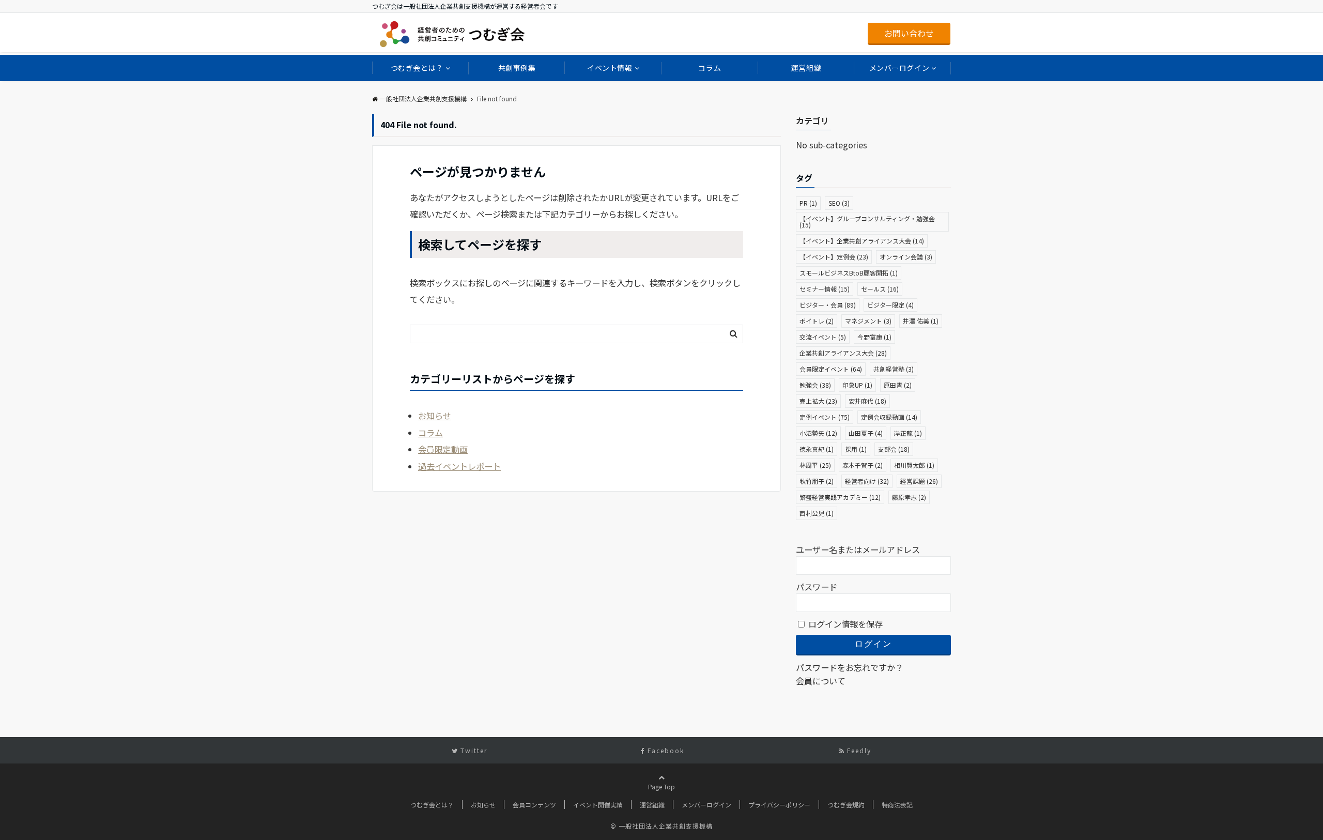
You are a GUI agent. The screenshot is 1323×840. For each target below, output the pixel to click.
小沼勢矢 (818, 433)
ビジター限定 (890, 304)
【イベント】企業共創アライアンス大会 (861, 240)
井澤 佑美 (921, 320)
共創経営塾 (893, 368)
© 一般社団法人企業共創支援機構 (661, 825)
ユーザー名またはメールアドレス (858, 549)
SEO (839, 202)
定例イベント (824, 417)
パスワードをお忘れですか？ (849, 667)
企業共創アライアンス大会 (843, 352)
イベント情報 (609, 68)
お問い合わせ (909, 33)
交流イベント (822, 336)
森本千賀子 (862, 465)
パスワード (816, 587)
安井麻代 (867, 400)
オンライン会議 (906, 256)
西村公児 (816, 513)
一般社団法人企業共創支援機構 (423, 98)
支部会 (894, 449)
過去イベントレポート (459, 466)
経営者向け (867, 481)
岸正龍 (908, 433)
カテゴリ (812, 120)
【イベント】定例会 (833, 256)
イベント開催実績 (598, 804)
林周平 (815, 465)
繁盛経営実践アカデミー (840, 497)
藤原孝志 (909, 497)
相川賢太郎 (914, 465)
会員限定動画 (443, 449)
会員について (820, 681)
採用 (856, 449)
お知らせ (434, 415)
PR (808, 202)
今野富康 (874, 336)
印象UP (857, 384)
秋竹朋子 (816, 481)
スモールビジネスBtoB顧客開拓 (848, 272)
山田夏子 (866, 433)
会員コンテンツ (534, 804)
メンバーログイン (899, 68)
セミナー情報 (824, 288)
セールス (880, 288)
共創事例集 (517, 68)
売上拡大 (818, 400)
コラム (709, 68)
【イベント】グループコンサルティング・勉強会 (867, 221)
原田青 (898, 384)
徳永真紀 (816, 449)
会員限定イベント (830, 368)
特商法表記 (897, 804)
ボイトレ (816, 320)
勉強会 (815, 384)
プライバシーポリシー (779, 804)
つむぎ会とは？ (417, 68)
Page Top (661, 786)
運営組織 (806, 68)
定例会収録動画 (889, 417)
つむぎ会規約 (846, 804)
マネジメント (868, 320)
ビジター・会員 (827, 304)
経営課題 (919, 481)
